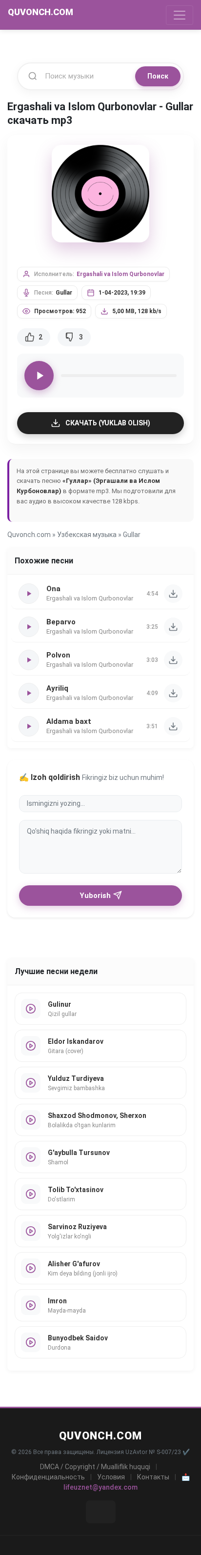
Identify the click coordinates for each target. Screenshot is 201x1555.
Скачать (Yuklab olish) (107, 423)
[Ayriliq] (173, 693)
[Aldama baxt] (173, 726)
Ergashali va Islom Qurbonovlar (120, 274)
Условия (111, 1477)
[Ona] (173, 593)
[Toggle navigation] (179, 15)
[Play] (39, 375)
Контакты (153, 1477)
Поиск (157, 76)
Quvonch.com (29, 534)
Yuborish (95, 895)
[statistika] (100, 1511)
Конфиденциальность (48, 1477)
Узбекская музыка (87, 534)
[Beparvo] (173, 627)
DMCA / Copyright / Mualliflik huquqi (95, 1467)
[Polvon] (173, 660)
